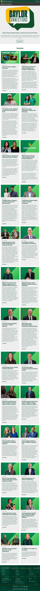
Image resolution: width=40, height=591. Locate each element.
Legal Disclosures (18, 579)
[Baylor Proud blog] (13, 587)
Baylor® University (19, 588)
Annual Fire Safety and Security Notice (6, 580)
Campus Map (17, 571)
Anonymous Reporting (5, 578)
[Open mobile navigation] (38, 1)
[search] (36, 1)
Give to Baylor (18, 574)
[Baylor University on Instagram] (18, 587)
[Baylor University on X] (20, 587)
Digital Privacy (17, 578)
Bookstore (3, 574)
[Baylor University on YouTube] (26, 587)
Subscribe (20, 41)
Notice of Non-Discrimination (19, 582)
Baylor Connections (6, 4)
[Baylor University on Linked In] (22, 587)
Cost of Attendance (4, 582)
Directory (17, 573)
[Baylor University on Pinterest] (24, 587)
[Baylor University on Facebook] (16, 587)
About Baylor (4, 569)
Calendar (17, 569)
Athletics (3, 571)
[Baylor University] (6, 1)
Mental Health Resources (19, 581)
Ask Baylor (3, 573)
